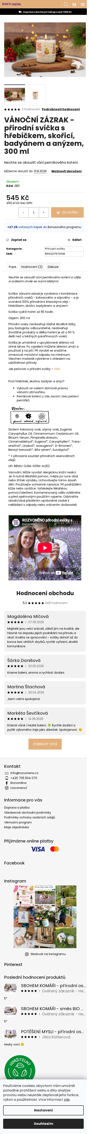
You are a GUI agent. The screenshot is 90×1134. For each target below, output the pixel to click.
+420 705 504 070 (23, 778)
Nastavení (43, 1110)
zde (67, 1099)
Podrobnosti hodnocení (61, 109)
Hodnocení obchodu (45, 593)
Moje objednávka (16, 827)
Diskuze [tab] (53, 267)
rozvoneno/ (18, 788)
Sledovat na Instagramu (48, 954)
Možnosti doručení (66, 171)
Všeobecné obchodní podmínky (27, 812)
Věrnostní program (18, 822)
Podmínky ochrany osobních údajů (29, 817)
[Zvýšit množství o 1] (44, 212)
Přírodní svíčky (55, 249)
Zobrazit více (45, 744)
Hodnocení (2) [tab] (32, 267)
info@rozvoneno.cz (24, 773)
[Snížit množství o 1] (24, 212)
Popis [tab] (12, 267)
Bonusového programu (64, 227)
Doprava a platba (17, 807)
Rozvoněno (18, 783)
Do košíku (70, 212)
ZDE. (57, 369)
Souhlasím (43, 1123)
